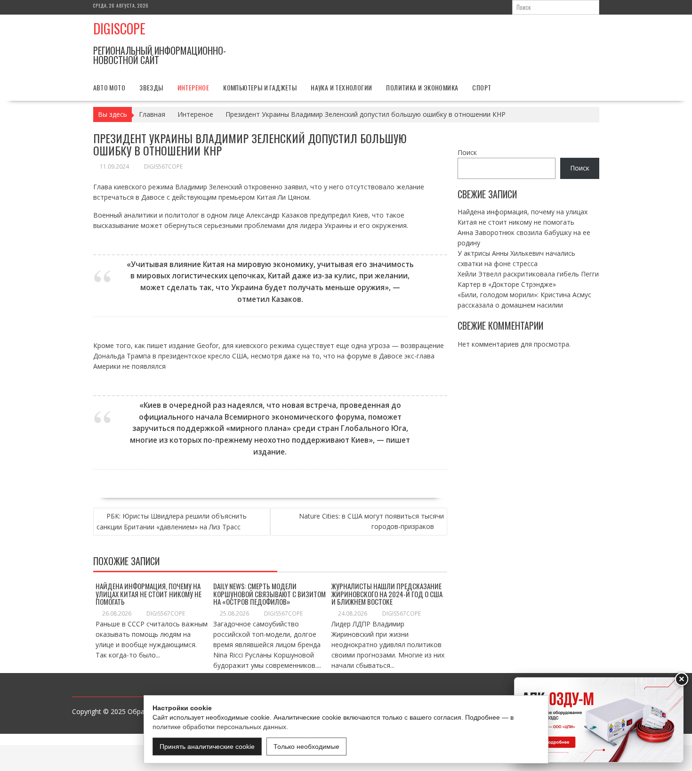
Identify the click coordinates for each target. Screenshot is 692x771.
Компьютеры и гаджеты (260, 87)
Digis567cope (163, 166)
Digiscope (119, 28)
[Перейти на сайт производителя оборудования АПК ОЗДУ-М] (599, 720)
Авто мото (109, 87)
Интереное (193, 87)
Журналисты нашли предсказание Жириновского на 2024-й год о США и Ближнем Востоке (387, 594)
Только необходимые (306, 746)
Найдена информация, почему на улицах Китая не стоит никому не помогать (148, 594)
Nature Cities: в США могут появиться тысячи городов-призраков (371, 521)
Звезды (151, 87)
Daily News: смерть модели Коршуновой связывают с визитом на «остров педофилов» (269, 594)
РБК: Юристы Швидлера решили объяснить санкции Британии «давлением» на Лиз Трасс (172, 521)
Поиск (467, 152)
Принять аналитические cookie (207, 746)
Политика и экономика (422, 87)
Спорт (481, 87)
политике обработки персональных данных (219, 726)
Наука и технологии (341, 87)
